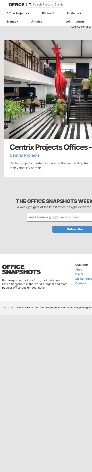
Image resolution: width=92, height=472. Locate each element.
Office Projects (16, 13)
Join (68, 21)
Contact (80, 283)
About (79, 269)
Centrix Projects (25, 155)
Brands (11, 21)
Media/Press (83, 278)
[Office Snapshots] (14, 4)
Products (73, 13)
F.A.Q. (79, 274)
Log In (80, 21)
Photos (47, 13)
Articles (36, 21)
